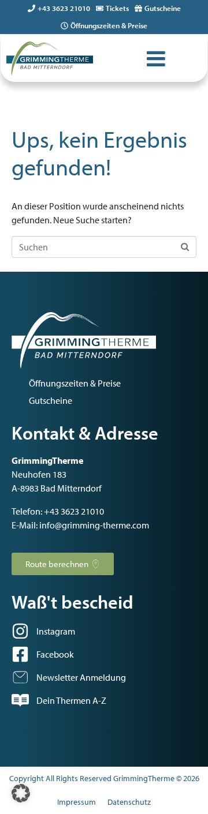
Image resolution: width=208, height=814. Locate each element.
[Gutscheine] (138, 8)
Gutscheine (162, 8)
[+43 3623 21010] (31, 8)
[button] (21, 793)
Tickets (117, 8)
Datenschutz (129, 802)
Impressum (76, 802)
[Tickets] (99, 8)
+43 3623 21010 (64, 8)
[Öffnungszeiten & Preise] (64, 25)
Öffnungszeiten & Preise (108, 25)
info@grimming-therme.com (94, 525)
